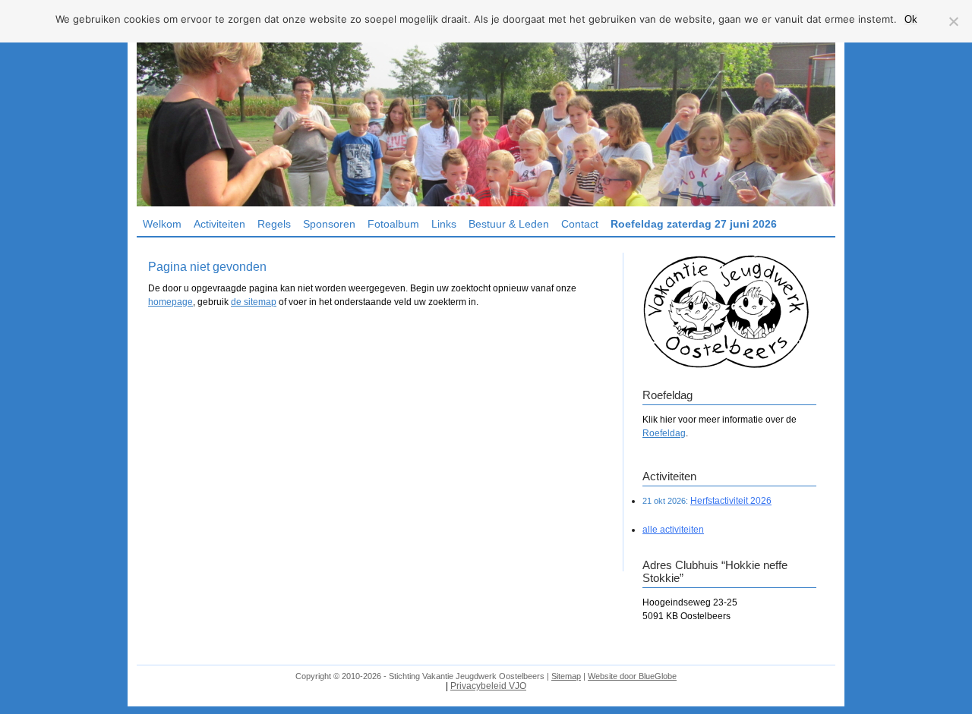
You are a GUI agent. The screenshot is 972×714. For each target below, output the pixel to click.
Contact (579, 224)
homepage (170, 302)
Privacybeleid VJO (488, 686)
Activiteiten (219, 224)
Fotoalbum (393, 224)
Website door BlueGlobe (632, 676)
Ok (910, 19)
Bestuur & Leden (509, 224)
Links (443, 224)
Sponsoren (329, 224)
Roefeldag (664, 433)
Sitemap (566, 676)
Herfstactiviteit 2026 (731, 500)
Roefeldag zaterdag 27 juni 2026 (694, 224)
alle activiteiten (673, 529)
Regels (274, 224)
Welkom (162, 224)
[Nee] (953, 21)
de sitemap (253, 302)
